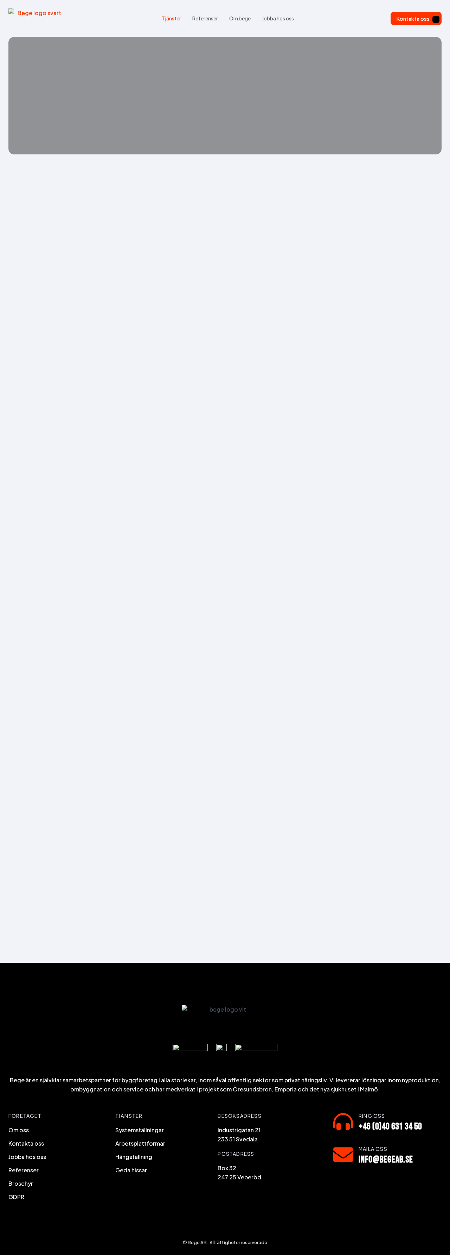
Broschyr (20, 1183)
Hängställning (133, 1156)
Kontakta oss (413, 18)
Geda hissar (131, 1170)
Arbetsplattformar (140, 1143)
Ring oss (372, 1116)
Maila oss (373, 1149)
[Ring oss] (343, 1122)
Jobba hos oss (278, 18)
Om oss (18, 1130)
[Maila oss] (343, 1155)
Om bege (240, 18)
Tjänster (171, 18)
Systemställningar (139, 1130)
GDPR (16, 1196)
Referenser (205, 18)
